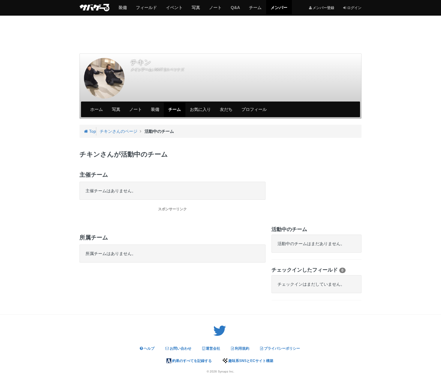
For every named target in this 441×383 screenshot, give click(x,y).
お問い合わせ (180, 348)
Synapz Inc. (226, 371)
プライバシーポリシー (281, 348)
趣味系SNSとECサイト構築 (250, 361)
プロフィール (254, 109)
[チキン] (104, 78)
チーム (255, 10)
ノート (215, 10)
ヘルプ (148, 348)
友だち (226, 109)
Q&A (235, 10)
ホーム (96, 109)
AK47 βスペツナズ (169, 70)
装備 (122, 10)
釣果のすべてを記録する (191, 361)
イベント (174, 10)
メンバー (278, 10)
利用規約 (241, 348)
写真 (195, 10)
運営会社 (212, 348)
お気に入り (200, 109)
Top (92, 131)
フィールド (146, 10)
